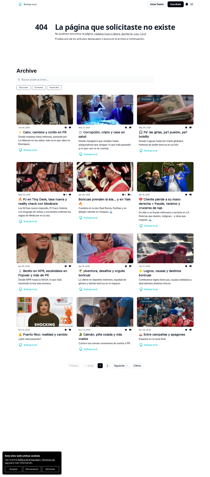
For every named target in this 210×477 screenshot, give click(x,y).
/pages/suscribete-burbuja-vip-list (120, 33)
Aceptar (14, 469)
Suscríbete (175, 4)
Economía (39, 87)
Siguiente (119, 365)
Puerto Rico (54, 87)
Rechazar (50, 469)
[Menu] (187, 4)
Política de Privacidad (29, 459)
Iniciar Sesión (157, 4)
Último (137, 365)
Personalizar (32, 469)
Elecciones (23, 87)
